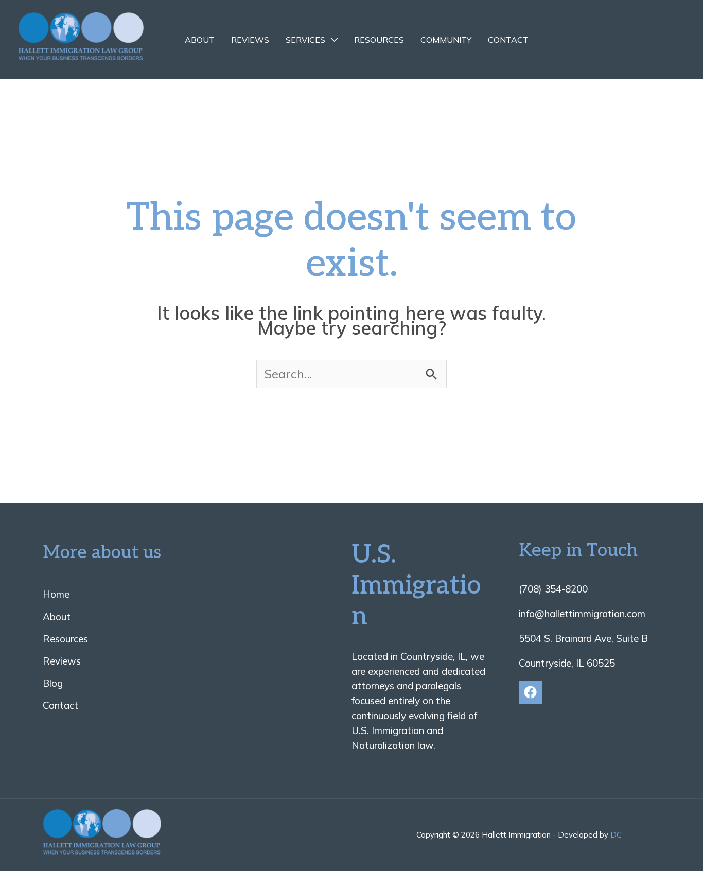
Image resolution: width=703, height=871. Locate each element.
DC (616, 835)
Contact (508, 39)
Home (56, 594)
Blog (53, 683)
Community (445, 39)
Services (305, 39)
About (200, 39)
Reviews (250, 39)
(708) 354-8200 (553, 589)
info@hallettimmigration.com (582, 613)
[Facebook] (530, 692)
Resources (379, 39)
